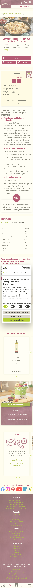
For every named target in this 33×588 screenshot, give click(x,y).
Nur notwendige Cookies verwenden (16, 312)
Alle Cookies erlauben (17, 320)
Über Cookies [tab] (25, 273)
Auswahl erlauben (16, 316)
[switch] (13, 306)
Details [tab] (16, 273)
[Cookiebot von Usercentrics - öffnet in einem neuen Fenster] (22, 267)
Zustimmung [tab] (7, 273)
